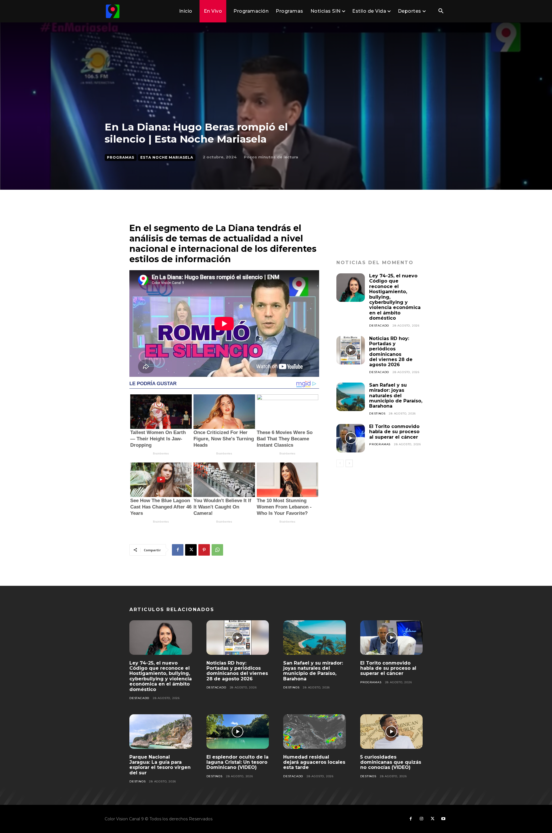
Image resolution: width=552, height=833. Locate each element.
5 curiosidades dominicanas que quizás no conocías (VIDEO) (390, 762)
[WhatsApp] (217, 550)
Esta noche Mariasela (166, 157)
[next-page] (349, 463)
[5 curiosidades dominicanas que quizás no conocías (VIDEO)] (391, 731)
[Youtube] (443, 819)
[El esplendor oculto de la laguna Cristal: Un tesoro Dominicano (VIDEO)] (237, 731)
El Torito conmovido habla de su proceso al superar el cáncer (394, 432)
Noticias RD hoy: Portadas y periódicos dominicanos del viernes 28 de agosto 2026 (391, 352)
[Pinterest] (204, 550)
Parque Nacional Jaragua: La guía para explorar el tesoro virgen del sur (160, 765)
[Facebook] (177, 550)
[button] (440, 11)
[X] (191, 550)
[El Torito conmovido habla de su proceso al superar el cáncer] (350, 438)
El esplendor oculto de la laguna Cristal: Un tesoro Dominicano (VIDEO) (237, 762)
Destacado (379, 325)
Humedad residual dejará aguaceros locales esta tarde (314, 762)
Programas (120, 157)
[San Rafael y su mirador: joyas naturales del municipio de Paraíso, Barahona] (350, 397)
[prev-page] (340, 463)
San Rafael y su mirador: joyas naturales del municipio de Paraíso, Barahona (395, 395)
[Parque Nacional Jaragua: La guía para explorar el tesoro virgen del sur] (160, 731)
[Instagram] (421, 819)
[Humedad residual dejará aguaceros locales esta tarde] (314, 731)
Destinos (377, 413)
